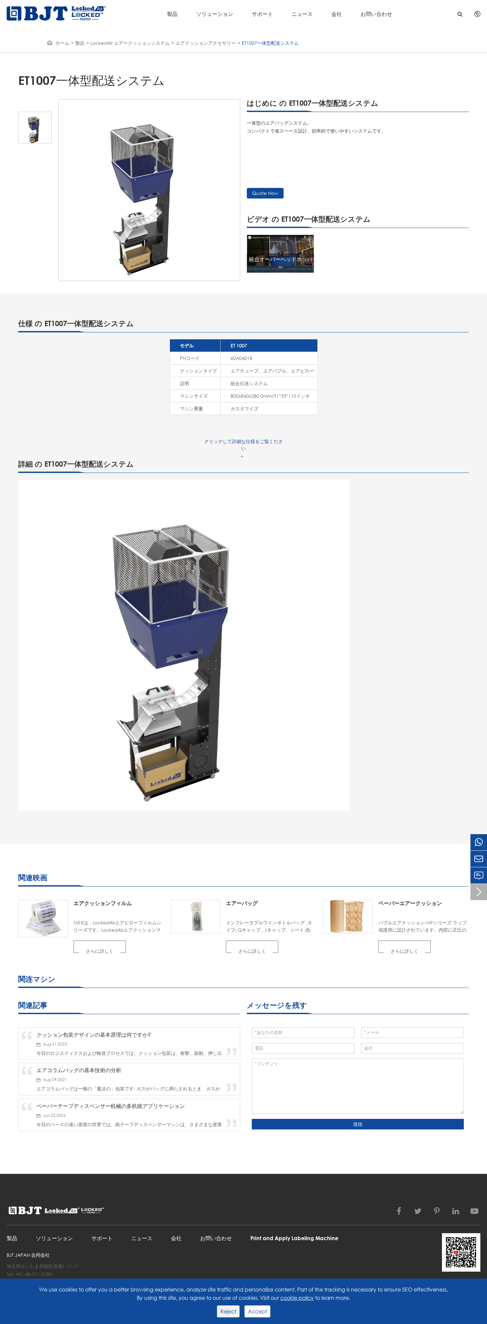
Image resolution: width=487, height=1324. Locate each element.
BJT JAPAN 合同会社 (28, 1255)
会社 (336, 14)
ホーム (62, 43)
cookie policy (297, 1297)
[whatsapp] (478, 842)
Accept (257, 1311)
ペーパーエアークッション (410, 903)
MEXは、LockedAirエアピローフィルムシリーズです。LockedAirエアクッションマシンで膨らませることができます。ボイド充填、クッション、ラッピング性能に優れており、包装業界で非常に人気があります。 (118, 926)
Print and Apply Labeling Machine (294, 1238)
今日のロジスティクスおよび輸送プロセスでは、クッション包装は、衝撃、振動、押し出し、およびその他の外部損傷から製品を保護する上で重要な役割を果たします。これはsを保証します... (129, 1053)
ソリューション (214, 14)
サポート (262, 14)
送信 (357, 1124)
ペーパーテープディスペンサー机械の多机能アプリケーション (110, 1105)
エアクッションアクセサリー (206, 43)
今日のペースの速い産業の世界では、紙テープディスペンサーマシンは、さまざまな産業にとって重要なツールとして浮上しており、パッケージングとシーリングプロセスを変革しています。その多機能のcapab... (129, 1124)
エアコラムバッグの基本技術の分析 (78, 1069)
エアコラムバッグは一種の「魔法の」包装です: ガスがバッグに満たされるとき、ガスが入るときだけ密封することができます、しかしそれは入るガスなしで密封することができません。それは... (129, 1088)
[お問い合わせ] (478, 875)
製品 (172, 14)
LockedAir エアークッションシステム (130, 43)
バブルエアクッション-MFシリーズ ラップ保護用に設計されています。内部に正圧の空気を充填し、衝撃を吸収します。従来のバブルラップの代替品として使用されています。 (422, 926)
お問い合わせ (376, 14)
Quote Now (265, 193)
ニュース (302, 14)
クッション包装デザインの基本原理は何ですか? (93, 1034)
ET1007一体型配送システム (270, 43)
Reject (228, 1311)
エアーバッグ (242, 903)
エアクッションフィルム (103, 903)
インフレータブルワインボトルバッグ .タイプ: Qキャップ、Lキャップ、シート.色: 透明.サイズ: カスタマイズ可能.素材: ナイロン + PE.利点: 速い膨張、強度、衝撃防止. (271, 926)
